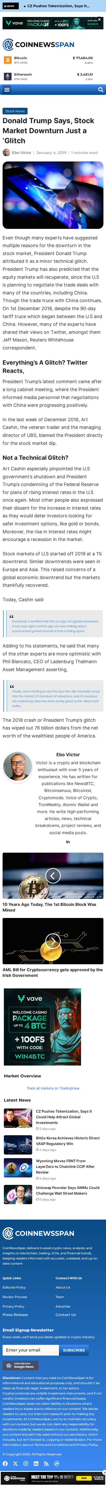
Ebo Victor (21, 152)
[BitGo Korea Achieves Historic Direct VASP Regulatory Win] (18, 1145)
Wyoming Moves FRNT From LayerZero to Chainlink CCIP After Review (65, 1166)
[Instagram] (25, 1463)
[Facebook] (5, 1463)
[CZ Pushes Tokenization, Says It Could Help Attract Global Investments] (18, 1118)
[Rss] (46, 1463)
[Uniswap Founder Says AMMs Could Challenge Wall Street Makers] (18, 1194)
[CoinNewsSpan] (39, 45)
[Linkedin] (36, 1463)
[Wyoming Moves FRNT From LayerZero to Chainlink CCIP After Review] (18, 1167)
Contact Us (66, 1314)
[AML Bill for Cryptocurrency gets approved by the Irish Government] (53, 941)
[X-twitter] (15, 1463)
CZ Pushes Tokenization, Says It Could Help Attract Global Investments (57, 6)
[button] (7, 89)
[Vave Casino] (53, 23)
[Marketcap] (56, 1463)
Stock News (15, 111)
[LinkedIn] (68, 842)
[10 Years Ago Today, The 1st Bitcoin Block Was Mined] (53, 876)
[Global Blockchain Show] (53, 1479)
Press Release (15, 1314)
